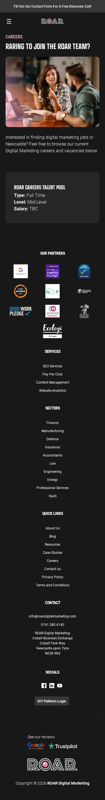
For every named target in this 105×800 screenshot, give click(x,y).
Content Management (52, 382)
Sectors (52, 408)
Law (53, 463)
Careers (52, 560)
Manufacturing (52, 430)
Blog (52, 536)
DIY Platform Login (52, 701)
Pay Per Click (52, 374)
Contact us (52, 568)
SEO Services (52, 366)
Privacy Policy (52, 577)
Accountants (52, 455)
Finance (52, 422)
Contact (52, 602)
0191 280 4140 (52, 624)
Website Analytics (52, 390)
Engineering (53, 471)
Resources (52, 544)
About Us (53, 528)
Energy (52, 479)
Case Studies (52, 552)
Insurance (52, 447)
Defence (52, 439)
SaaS (53, 496)
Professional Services (52, 487)
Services (52, 351)
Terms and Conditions (52, 585)
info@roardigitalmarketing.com (52, 616)
